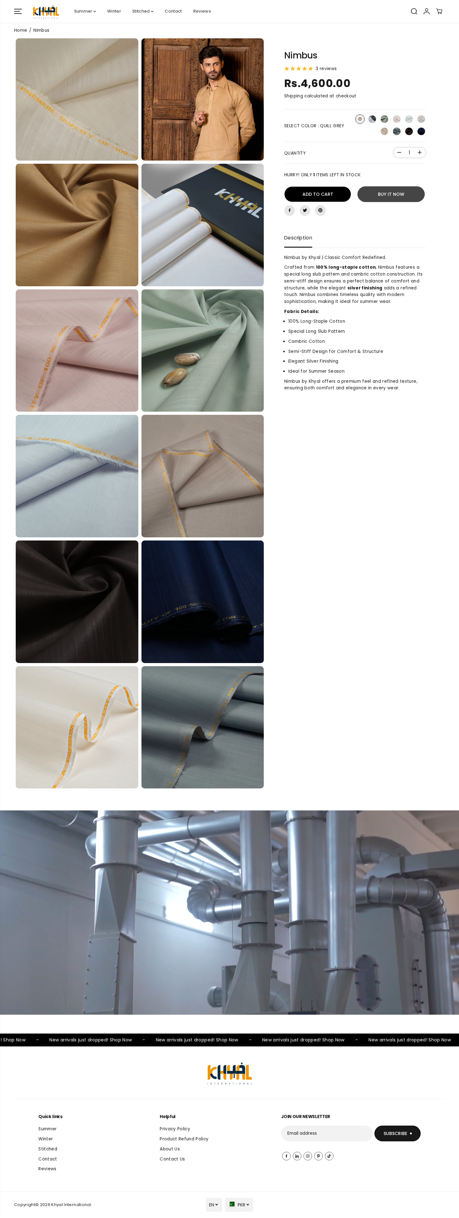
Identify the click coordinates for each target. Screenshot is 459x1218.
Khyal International (71, 1205)
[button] (18, 11)
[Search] (414, 11)
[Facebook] (289, 210)
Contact (173, 11)
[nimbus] (77, 99)
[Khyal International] (46, 11)
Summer (83, 11)
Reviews (202, 11)
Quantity (295, 153)
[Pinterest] (320, 210)
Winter (114, 11)
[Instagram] (307, 1156)
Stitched (141, 11)
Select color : (314, 126)
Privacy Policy (175, 1129)
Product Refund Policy (184, 1139)
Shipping (293, 96)
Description (298, 237)
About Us (170, 1149)
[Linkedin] (297, 1156)
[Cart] (439, 11)
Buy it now (391, 194)
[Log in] (426, 11)
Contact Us (172, 1159)
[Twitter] (305, 210)
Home (20, 30)
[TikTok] (329, 1156)
